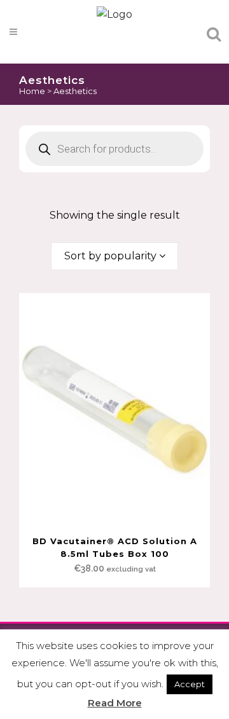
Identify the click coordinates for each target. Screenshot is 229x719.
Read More (115, 703)
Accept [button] (189, 684)
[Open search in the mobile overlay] (114, 42)
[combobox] (114, 256)
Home (32, 91)
